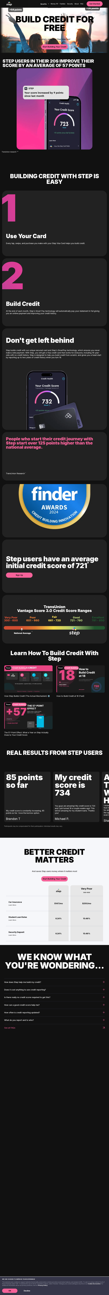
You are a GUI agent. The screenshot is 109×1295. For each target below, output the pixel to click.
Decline (27, 1291)
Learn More (12, 905)
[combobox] (44, 3)
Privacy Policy (42, 1285)
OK (10, 1291)
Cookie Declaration (94, 1284)
